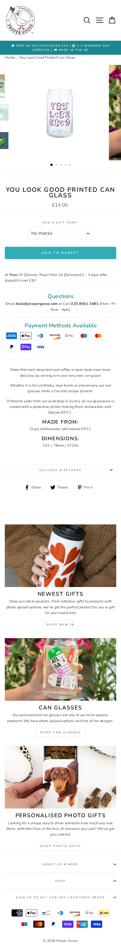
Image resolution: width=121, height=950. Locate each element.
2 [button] (56, 165)
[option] (60, 48)
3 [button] (61, 165)
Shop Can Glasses (60, 732)
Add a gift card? (60, 222)
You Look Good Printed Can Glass (47, 57)
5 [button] (70, 165)
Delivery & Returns (60, 470)
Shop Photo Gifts (60, 846)
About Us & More (60, 864)
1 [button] (51, 165)
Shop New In (60, 625)
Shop (60, 881)
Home (10, 57)
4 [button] (65, 165)
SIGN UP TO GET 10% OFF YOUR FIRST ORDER (60, 897)
